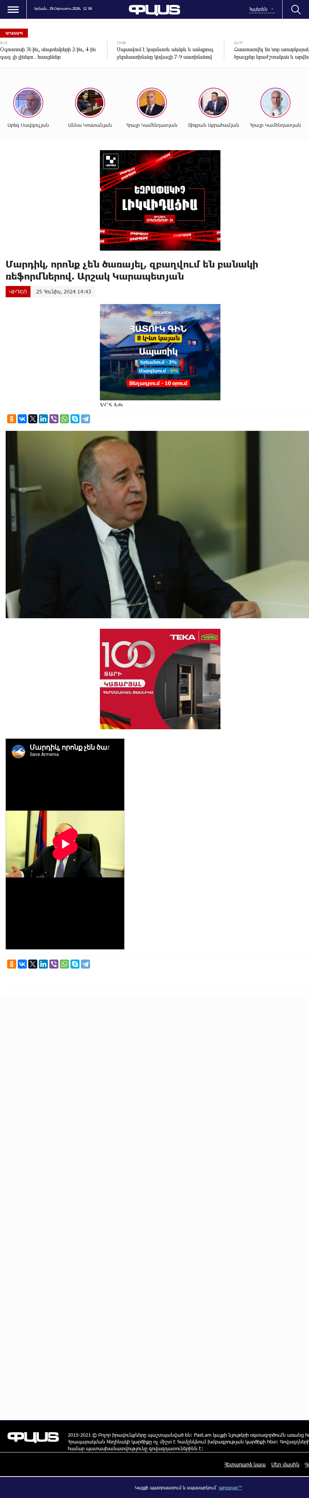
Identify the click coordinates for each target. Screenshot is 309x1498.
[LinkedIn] (43, 418)
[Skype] (75, 418)
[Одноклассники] (11, 418)
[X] (32, 418)
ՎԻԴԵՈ (18, 291)
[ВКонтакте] (22, 418)
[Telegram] (85, 418)
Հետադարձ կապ (245, 1464)
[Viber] (53, 418)
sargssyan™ (230, 1487)
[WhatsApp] (64, 418)
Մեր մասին (285, 1464)
